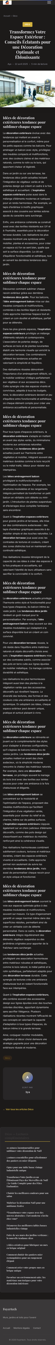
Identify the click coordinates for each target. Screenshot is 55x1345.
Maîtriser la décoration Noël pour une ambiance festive (26, 1204)
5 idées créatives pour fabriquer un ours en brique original (27, 1246)
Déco (15, 16)
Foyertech (10, 1309)
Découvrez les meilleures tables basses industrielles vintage (27, 1227)
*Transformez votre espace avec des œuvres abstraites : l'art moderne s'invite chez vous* (27, 1215)
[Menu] (49, 2)
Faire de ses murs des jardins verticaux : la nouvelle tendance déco (27, 1237)
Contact (37, 1328)
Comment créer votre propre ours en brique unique (25, 1269)
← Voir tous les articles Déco (18, 1109)
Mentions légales (21, 1328)
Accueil (7, 16)
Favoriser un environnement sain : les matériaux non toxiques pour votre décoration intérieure (26, 1280)
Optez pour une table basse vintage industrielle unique (25, 1169)
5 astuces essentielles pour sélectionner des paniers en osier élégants (27, 1159)
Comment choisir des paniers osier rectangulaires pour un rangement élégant (25, 1257)
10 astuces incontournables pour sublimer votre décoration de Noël (24, 1149)
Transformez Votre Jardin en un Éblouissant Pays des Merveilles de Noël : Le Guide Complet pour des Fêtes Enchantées (27, 1182)
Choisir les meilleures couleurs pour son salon (27, 1195)
